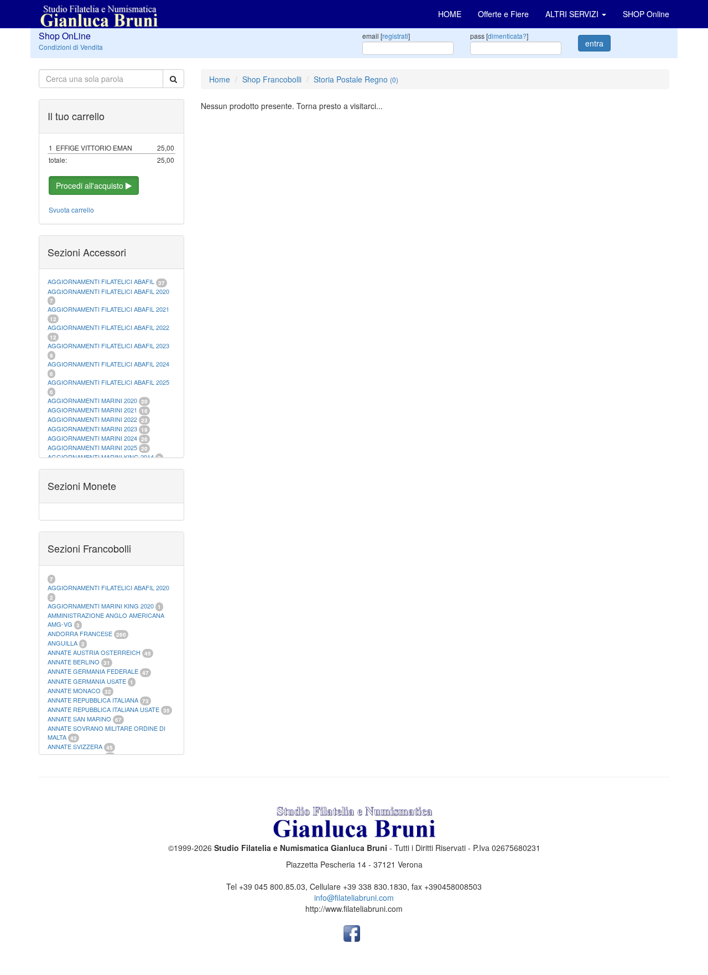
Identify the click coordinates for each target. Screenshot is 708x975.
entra (594, 43)
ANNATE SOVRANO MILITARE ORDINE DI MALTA (106, 732)
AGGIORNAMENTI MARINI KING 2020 (101, 605)
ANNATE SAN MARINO (79, 718)
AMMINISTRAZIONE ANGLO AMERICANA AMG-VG (106, 619)
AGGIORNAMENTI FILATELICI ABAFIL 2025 (108, 382)
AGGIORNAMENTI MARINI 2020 (92, 400)
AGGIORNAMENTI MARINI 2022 (92, 419)
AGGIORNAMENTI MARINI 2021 (92, 409)
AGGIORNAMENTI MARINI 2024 (92, 438)
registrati (395, 35)
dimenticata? (507, 35)
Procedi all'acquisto (91, 185)
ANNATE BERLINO (74, 661)
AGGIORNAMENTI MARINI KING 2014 (101, 456)
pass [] (499, 35)
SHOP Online (646, 13)
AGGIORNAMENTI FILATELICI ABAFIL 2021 (108, 309)
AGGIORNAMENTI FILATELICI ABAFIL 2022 (108, 327)
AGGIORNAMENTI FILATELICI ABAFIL (102, 281)
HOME (449, 13)
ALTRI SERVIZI (573, 13)
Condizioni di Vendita (71, 46)
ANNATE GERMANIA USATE (87, 681)
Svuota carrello (71, 209)
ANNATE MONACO (74, 690)
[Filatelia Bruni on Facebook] (351, 932)
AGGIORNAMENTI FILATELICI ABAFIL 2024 (108, 363)
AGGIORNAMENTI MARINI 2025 (92, 447)
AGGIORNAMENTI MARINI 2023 (92, 428)
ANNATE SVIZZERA (75, 746)
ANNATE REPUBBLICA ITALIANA (93, 699)
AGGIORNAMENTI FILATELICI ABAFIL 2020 (108, 291)
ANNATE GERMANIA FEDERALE (93, 671)
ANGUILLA (62, 642)
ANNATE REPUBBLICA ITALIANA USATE (104, 709)
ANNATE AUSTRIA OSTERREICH (94, 652)
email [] (386, 35)
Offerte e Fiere (503, 13)
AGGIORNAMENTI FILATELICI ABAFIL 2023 (108, 345)
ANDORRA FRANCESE (80, 633)
